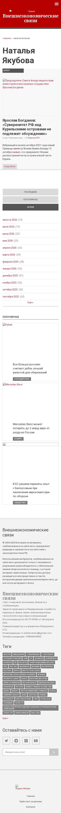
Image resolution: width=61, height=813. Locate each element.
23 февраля (51, 658)
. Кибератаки (32, 654)
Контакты (30, 807)
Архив (42, 207)
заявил (16, 152)
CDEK (23, 695)
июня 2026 (8, 233)
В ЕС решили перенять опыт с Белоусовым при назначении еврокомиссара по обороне (31, 490)
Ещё (30, 302)
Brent (6, 691)
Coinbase (8, 703)
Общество (20, 502)
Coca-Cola (45, 699)
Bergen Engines (47, 683)
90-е (5, 666)
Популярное (30, 199)
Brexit (15, 691)
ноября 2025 (10, 282)
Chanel (42, 695)
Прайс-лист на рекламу (30, 802)
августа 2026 (10, 219)
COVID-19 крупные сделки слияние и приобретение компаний (30, 708)
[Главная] (30, 11)
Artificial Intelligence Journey (19, 675)
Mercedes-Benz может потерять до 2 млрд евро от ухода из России (31, 428)
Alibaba (35, 666)
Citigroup (9, 699)
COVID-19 (19, 703)
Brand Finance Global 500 (38, 687)
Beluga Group (29, 683)
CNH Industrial (23, 699)
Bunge (52, 691)
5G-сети (23, 662)
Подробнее (9, 166)
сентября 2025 (11, 296)
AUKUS (24, 679)
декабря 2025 (10, 275)
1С (31, 658)
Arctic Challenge (31, 670)
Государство (22, 379)
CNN (36, 699)
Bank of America (12, 683)
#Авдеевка (18, 654)
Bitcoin (19, 687)
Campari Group (11, 695)
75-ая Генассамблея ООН (41, 662)
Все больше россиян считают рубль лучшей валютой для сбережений (30, 368)
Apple (17, 670)
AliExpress (47, 666)
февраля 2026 (10, 261)
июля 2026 (8, 226)
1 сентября (47, 654)
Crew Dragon (22, 713)
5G (15, 662)
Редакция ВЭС (34, 138)
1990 (25, 658)
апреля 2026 (10, 247)
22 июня (39, 658)
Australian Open (38, 679)
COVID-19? (8, 713)
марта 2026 (9, 254)
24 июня (8, 662)
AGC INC (13, 666)
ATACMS (41, 675)
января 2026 (10, 268)
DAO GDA (35, 713)
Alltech (7, 670)
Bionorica (8, 687)
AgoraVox (24, 666)
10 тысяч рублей (12, 658)
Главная (7, 38)
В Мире (18, 439)
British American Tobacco (34, 691)
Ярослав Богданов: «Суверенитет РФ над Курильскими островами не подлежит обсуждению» (27, 127)
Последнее (30, 192)
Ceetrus (33, 695)
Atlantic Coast (11, 679)
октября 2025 (10, 289)
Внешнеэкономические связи (30, 18)
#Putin (7, 654)
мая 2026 (8, 240)
